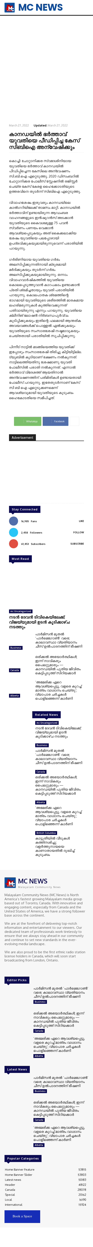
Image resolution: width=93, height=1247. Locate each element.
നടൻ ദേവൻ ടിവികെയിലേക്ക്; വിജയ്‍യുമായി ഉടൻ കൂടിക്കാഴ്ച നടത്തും (39, 621)
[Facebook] (8, 969)
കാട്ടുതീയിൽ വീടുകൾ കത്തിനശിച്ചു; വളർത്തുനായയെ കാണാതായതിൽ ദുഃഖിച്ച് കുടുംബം (54, 846)
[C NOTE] (46, 475)
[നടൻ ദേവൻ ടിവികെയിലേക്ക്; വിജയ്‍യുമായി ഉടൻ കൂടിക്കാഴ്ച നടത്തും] (46, 587)
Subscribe (77, 543)
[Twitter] (20, 969)
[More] (74, 421)
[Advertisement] (46, 69)
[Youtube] (26, 969)
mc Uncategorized (20, 611)
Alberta (14, 695)
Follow (78, 532)
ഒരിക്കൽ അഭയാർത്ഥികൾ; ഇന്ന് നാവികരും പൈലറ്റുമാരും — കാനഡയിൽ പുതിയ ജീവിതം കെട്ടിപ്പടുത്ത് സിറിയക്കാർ (58, 665)
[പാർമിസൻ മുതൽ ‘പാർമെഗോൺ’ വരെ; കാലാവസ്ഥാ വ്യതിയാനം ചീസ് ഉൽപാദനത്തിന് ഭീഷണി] (20, 642)
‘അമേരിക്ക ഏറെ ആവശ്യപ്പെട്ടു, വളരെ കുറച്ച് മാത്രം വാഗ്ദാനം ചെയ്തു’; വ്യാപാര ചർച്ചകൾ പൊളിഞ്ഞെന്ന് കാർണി (58, 690)
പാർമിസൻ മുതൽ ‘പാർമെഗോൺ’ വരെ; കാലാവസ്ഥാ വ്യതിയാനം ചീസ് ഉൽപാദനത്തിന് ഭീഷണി (58, 640)
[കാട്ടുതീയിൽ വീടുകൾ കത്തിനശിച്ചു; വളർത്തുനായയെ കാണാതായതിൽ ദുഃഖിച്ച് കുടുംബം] (20, 841)
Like (81, 521)
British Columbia (46, 833)
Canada (14, 670)
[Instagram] (14, 969)
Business (15, 647)
